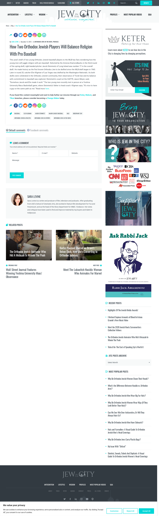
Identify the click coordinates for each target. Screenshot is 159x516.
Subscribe (79, 279)
